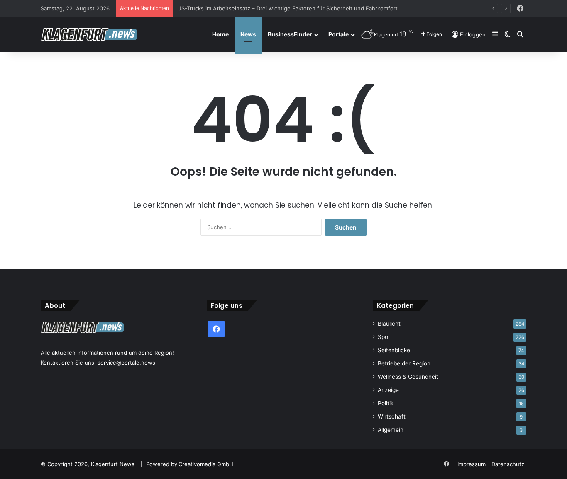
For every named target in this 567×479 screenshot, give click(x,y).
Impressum (471, 464)
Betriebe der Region (404, 363)
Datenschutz (507, 464)
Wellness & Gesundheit (408, 376)
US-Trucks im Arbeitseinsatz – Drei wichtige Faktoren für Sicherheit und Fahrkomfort (287, 8)
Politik (385, 403)
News (248, 34)
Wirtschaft (392, 416)
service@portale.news (126, 362)
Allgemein (390, 429)
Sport (385, 337)
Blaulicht (389, 323)
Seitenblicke (394, 350)
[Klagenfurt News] (89, 34)
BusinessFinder (290, 34)
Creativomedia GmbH (205, 464)
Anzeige (388, 390)
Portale (338, 34)
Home (220, 34)
